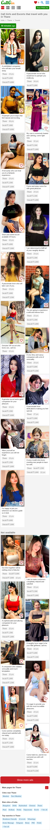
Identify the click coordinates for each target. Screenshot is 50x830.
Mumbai (6, 796)
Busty (27, 823)
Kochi (36, 810)
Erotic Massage (8, 823)
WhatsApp (31, 819)
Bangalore (6, 806)
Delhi (15, 806)
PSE (33, 823)
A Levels (22, 819)
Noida (19, 810)
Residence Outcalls (10, 819)
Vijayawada (27, 810)
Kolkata (11, 810)
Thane (40, 806)
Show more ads (25, 780)
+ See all (44, 810)
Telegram (19, 823)
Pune (4, 810)
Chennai (32, 806)
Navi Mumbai (16, 796)
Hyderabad (23, 806)
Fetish (39, 823)
